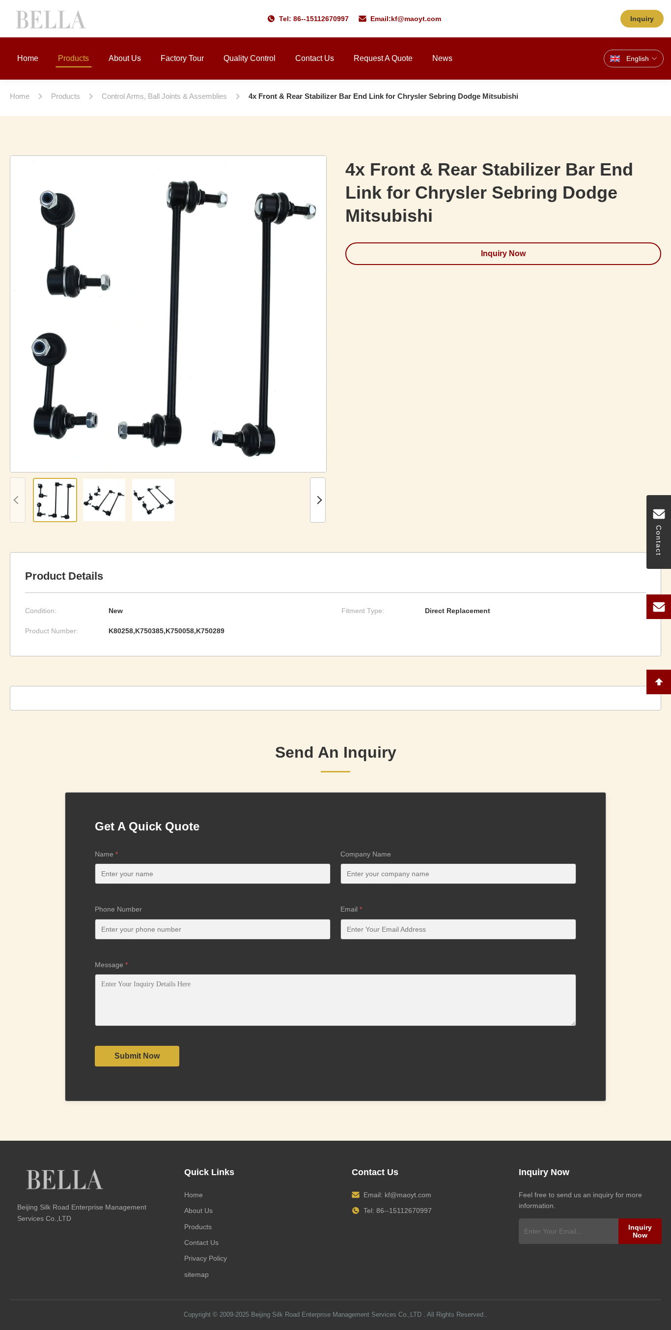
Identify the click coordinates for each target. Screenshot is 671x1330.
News (442, 58)
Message (111, 965)
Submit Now (137, 1056)
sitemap (196, 1274)
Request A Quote (383, 58)
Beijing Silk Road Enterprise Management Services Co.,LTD (336, 1314)
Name (106, 854)
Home (27, 58)
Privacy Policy (205, 1258)
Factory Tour (182, 58)
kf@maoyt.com (416, 19)
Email (351, 909)
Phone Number (118, 909)
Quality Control (250, 58)
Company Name (365, 854)
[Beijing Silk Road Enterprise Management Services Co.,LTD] (52, 18)
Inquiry (642, 19)
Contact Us (314, 58)
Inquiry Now (503, 253)
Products (73, 58)
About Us (125, 58)
